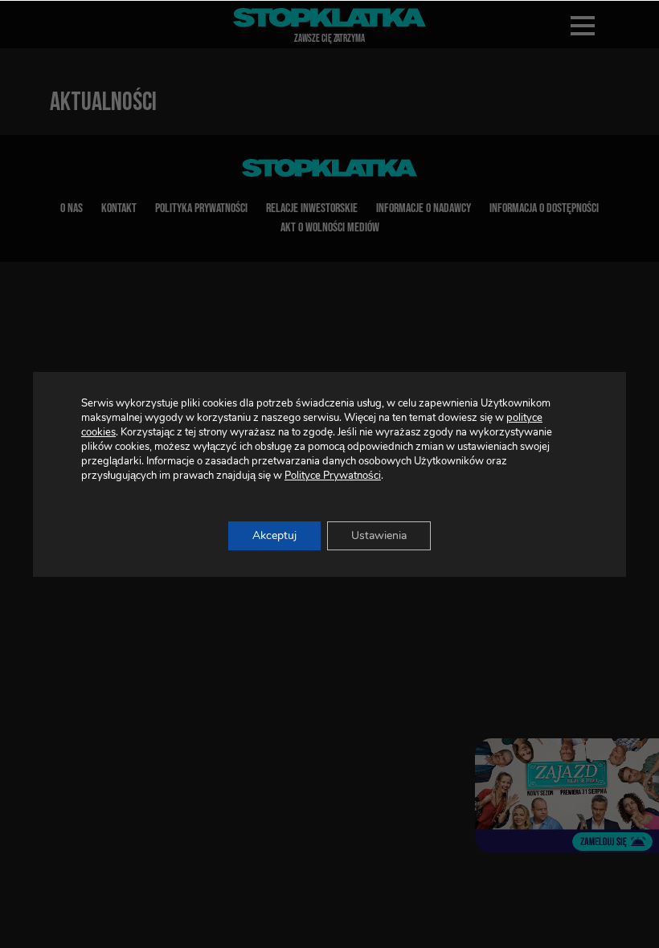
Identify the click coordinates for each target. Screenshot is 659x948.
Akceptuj (274, 535)
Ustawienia (379, 535)
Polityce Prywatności (332, 475)
